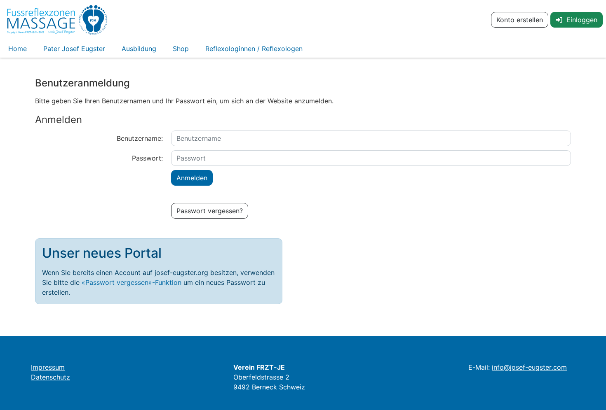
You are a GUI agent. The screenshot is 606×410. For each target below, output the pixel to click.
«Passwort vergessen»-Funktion (131, 282)
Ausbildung (139, 48)
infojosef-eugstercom (529, 367)
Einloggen (579, 20)
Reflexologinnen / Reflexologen (254, 48)
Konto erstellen (519, 20)
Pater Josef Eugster (74, 48)
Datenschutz (50, 377)
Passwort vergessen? (209, 211)
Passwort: (147, 158)
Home (17, 48)
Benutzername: (140, 138)
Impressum (48, 367)
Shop (181, 48)
